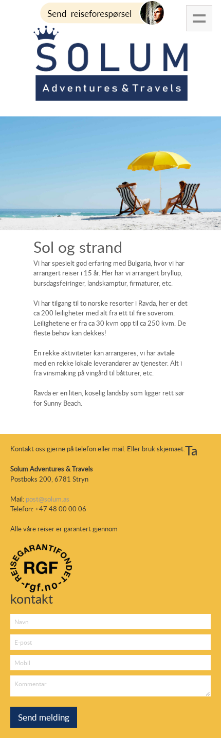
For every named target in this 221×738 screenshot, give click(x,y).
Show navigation (199, 18)
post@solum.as (47, 499)
